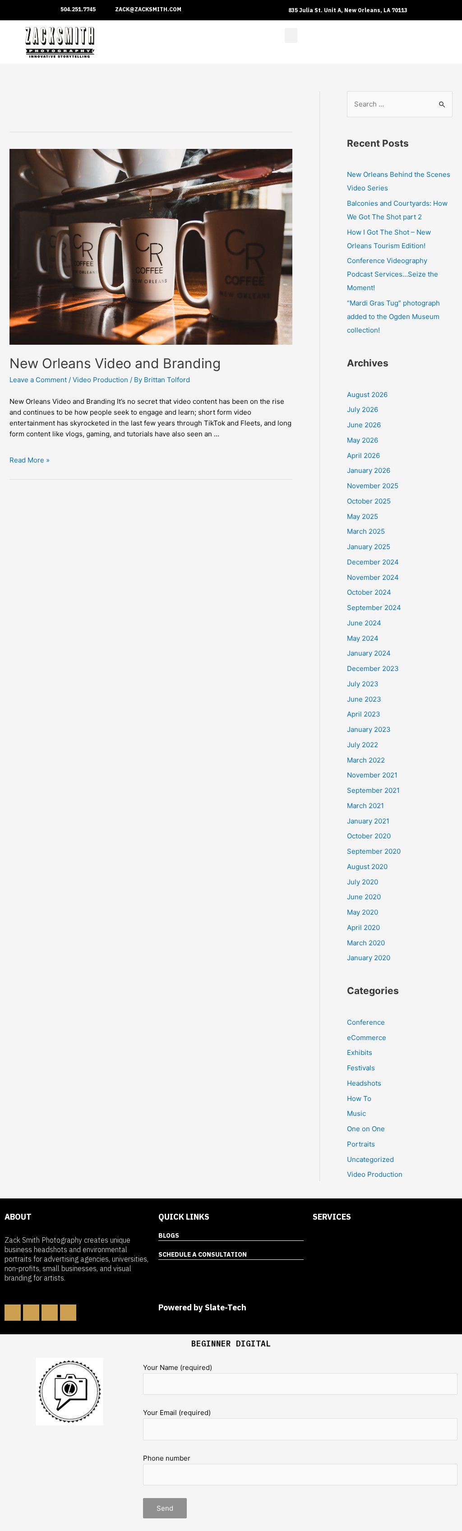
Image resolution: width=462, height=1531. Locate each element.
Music (356, 1113)
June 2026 (364, 425)
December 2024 (373, 562)
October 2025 (369, 501)
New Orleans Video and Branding (115, 363)
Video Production (100, 379)
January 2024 (369, 653)
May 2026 (362, 440)
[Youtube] (68, 1312)
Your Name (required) (177, 1367)
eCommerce (366, 1037)
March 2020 (366, 943)
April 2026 (363, 455)
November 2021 (372, 775)
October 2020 (369, 836)
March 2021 (365, 805)
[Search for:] (400, 104)
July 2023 (363, 684)
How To (359, 1098)
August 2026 (367, 394)
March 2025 (366, 531)
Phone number (166, 1458)
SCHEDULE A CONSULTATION (202, 1254)
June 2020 (364, 897)
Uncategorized (370, 1159)
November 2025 (372, 485)
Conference (366, 1022)
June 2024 (364, 623)
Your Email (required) (177, 1412)
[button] (291, 35)
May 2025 (362, 516)
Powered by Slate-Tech (202, 1307)
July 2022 (362, 744)
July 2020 (362, 882)
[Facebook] (13, 1312)
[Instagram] (50, 1312)
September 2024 (374, 607)
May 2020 (362, 912)
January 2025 (368, 546)
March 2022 (366, 760)
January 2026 (368, 470)
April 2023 (363, 714)
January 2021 (368, 821)
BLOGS (168, 1235)
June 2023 (364, 699)
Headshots (364, 1083)
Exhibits (359, 1052)
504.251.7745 (78, 9)
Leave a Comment (38, 379)
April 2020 (363, 927)
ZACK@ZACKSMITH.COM (148, 9)
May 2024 (363, 638)
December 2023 (373, 668)
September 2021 (373, 790)
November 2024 (373, 577)
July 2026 (362, 409)
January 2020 (368, 957)
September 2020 (374, 851)
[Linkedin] (31, 1312)
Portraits (361, 1144)
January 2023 (369, 729)
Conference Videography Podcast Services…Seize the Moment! (392, 274)
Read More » (29, 460)
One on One (366, 1128)
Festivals (361, 1068)
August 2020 (367, 866)
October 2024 (369, 592)
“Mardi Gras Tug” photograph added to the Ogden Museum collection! (393, 316)
